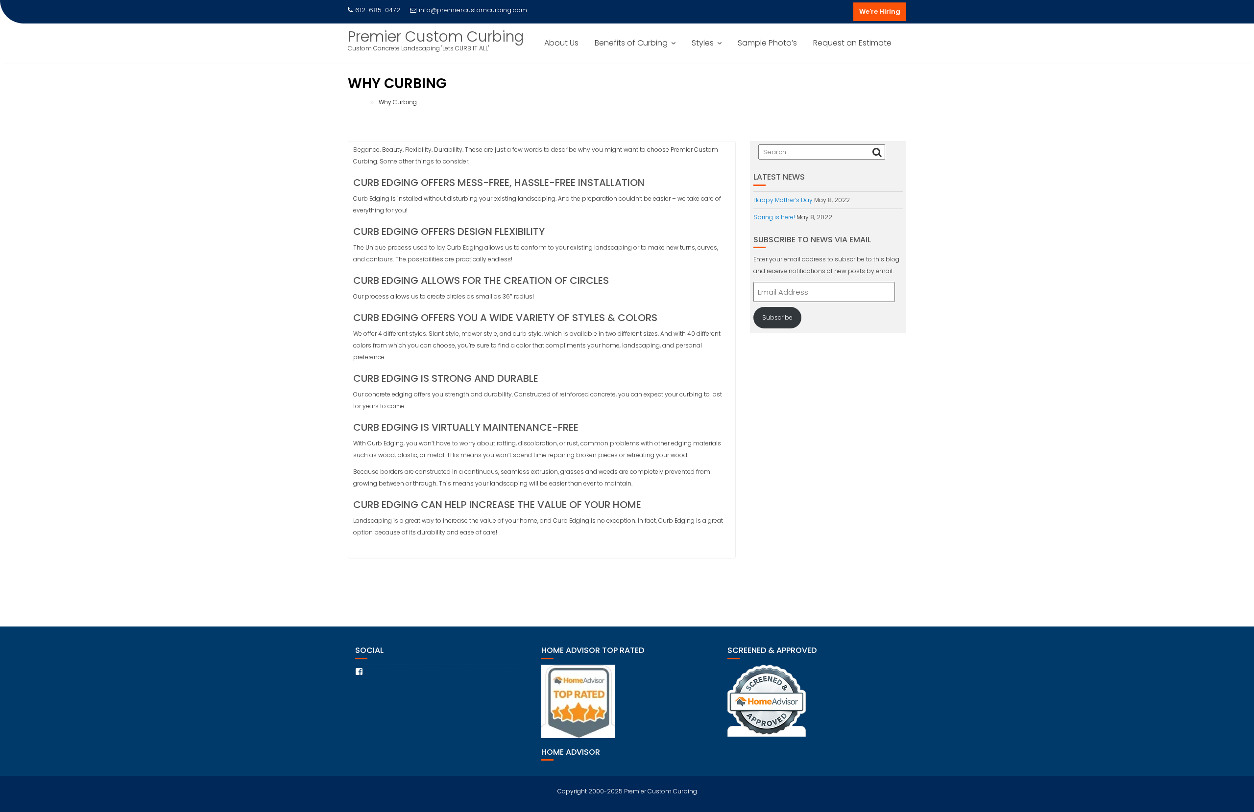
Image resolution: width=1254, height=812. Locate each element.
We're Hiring (879, 11)
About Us (561, 42)
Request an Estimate (852, 42)
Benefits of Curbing (631, 42)
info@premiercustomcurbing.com (473, 10)
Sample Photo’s (767, 42)
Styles (703, 42)
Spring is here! (774, 217)
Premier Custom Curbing (436, 36)
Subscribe (777, 317)
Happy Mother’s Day (783, 200)
